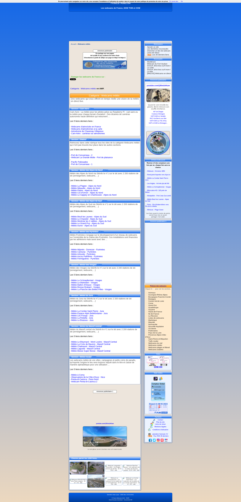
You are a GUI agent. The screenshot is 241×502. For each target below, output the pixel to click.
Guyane (151, 310)
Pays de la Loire (154, 333)
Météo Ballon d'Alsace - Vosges (85, 285)
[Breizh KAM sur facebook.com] (150, 440)
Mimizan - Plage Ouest (155, 210)
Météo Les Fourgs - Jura (82, 315)
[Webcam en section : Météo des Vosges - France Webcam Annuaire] (104, 291)
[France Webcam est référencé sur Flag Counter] (158, 408)
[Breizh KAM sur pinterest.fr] (162, 440)
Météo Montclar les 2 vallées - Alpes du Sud (91, 221)
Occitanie (152, 329)
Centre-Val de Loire (156, 301)
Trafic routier (153, 341)
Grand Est (152, 305)
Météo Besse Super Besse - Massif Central (90, 351)
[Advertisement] (120, 26)
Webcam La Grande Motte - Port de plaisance (92, 157)
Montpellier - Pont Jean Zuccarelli (159, 196)
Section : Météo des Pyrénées (84, 232)
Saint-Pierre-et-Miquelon (158, 339)
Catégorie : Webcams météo (87, 88)
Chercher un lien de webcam (158, 51)
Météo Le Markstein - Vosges (84, 282)
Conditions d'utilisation (160, 430)
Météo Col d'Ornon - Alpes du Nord (87, 193)
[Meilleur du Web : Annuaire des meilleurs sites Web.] (152, 364)
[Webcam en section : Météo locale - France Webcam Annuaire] (104, 383)
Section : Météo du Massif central (86, 326)
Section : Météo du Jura (82, 295)
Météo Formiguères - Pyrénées (85, 258)
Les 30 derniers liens (160, 55)
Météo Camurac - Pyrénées (83, 252)
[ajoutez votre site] (158, 367)
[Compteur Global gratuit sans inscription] (158, 391)
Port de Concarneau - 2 (81, 155)
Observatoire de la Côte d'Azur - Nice (88, 377)
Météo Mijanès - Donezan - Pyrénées (88, 249)
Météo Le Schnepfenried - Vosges (86, 280)
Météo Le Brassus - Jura (82, 320)
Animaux (152, 293)
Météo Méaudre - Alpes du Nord (85, 188)
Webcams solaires (155, 349)
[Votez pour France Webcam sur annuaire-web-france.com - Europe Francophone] (164, 357)
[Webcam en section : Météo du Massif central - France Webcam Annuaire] (104, 352)
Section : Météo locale (81, 357)
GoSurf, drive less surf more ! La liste (159, 71)
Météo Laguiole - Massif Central (85, 348)
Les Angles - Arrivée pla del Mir (158, 183)
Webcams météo (155, 345)
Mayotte (151, 322)
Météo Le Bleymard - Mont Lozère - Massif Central (94, 342)
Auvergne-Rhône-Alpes (157, 295)
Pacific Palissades (79, 162)
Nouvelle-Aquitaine (156, 326)
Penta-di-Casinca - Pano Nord (84, 379)
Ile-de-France (153, 314)
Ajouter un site (153, 47)
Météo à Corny (78, 375)
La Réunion (153, 316)
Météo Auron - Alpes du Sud (84, 225)
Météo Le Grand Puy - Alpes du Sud (87, 223)
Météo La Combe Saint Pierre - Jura (87, 311)
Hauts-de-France (155, 312)
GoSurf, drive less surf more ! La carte (159, 67)
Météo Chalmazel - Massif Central (86, 346)
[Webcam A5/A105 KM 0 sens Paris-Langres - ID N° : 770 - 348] (78, 481)
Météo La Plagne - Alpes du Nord (86, 186)
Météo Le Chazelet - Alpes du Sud (86, 219)
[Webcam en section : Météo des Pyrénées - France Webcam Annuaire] (104, 260)
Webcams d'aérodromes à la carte (86, 129)
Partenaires (153, 331)
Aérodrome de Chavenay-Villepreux (87, 131)
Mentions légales (160, 427)
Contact (160, 420)
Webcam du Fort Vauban (157, 64)
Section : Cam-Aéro (80, 109)
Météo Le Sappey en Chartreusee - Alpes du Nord (93, 195)
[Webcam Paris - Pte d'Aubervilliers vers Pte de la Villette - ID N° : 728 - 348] (95, 481)
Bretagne (152, 299)
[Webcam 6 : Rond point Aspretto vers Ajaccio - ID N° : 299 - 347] (95, 468)
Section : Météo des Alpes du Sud (86, 201)
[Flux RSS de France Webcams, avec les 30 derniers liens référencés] (149, 55)
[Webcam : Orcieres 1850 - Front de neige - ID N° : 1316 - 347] (78, 468)
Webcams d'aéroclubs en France (86, 126)
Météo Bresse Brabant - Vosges (85, 287)
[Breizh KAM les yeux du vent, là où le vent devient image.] (158, 144)
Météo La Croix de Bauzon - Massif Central (90, 344)
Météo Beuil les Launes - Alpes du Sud (88, 216)
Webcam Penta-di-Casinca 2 (84, 381)
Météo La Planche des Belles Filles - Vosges (91, 289)
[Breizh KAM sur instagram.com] (158, 440)
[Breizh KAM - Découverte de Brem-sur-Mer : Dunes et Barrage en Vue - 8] (105, 437)
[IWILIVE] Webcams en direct (159, 73)
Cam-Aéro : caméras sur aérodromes (88, 133)
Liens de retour (153, 53)
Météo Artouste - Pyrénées (83, 254)
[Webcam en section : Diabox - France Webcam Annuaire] (104, 166)
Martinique (152, 320)
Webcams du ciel (155, 343)
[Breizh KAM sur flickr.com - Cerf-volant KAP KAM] (166, 440)
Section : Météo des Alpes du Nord (86, 170)
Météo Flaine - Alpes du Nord (84, 190)
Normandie (152, 324)
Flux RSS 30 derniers (161, 436)
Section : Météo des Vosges (83, 265)
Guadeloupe (153, 308)
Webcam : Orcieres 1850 (156, 171)
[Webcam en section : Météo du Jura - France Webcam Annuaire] (104, 322)
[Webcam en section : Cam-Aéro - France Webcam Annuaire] (104, 135)
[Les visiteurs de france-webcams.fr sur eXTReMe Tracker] (161, 378)
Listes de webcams (156, 318)
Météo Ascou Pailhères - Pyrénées (87, 256)
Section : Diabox (78, 139)
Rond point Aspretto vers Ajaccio (158, 175)
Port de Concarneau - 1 (81, 164)
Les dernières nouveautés (157, 49)
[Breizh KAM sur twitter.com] (154, 440)
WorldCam (151, 62)
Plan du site (160, 422)
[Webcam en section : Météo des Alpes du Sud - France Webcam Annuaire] (104, 227)
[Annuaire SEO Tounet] (164, 364)
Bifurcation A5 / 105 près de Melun (156, 191)
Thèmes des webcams (158, 286)
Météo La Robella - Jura (82, 318)
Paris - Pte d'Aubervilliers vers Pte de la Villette (157, 205)
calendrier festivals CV (160, 434)
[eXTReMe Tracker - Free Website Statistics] (155, 378)
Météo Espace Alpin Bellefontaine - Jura (89, 313)
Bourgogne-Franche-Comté (159, 297)
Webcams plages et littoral (159, 347)
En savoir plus (173, 1)
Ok (181, 1)
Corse (150, 303)
